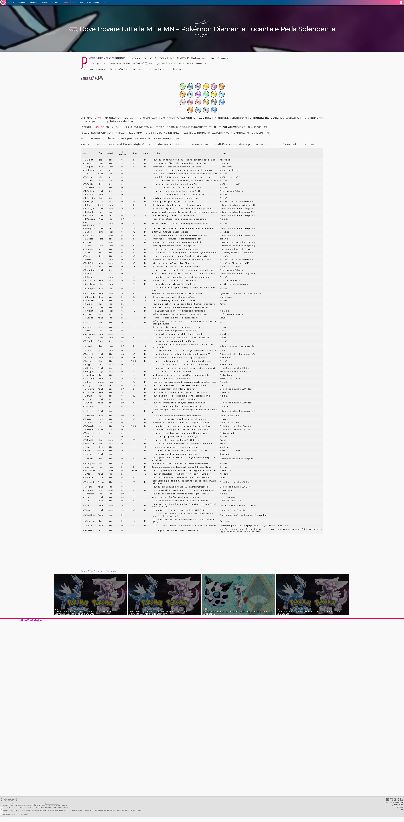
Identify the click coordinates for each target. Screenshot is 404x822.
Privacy (400, 809)
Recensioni (34, 3)
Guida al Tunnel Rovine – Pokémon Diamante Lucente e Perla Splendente (309, 612)
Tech (81, 3)
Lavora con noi (398, 804)
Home (196, 21)
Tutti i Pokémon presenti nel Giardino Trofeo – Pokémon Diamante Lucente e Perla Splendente (83, 612)
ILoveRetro (54, 3)
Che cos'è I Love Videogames (393, 802)
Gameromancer (397, 806)
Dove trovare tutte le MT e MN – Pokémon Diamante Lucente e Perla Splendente (207, 29)
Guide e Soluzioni (69, 3)
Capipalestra (98, 126)
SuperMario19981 (202, 23)
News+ (44, 3)
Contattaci (399, 807)
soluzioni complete (143, 69)
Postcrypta (22, 3)
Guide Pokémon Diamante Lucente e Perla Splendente (100, 571)
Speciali (11, 3)
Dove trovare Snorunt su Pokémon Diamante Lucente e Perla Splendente (235, 612)
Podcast (105, 3)
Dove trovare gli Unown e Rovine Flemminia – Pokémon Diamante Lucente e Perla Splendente (158, 612)
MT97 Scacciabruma (89, 515)
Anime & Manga (92, 3)
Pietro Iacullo (24, 814)
